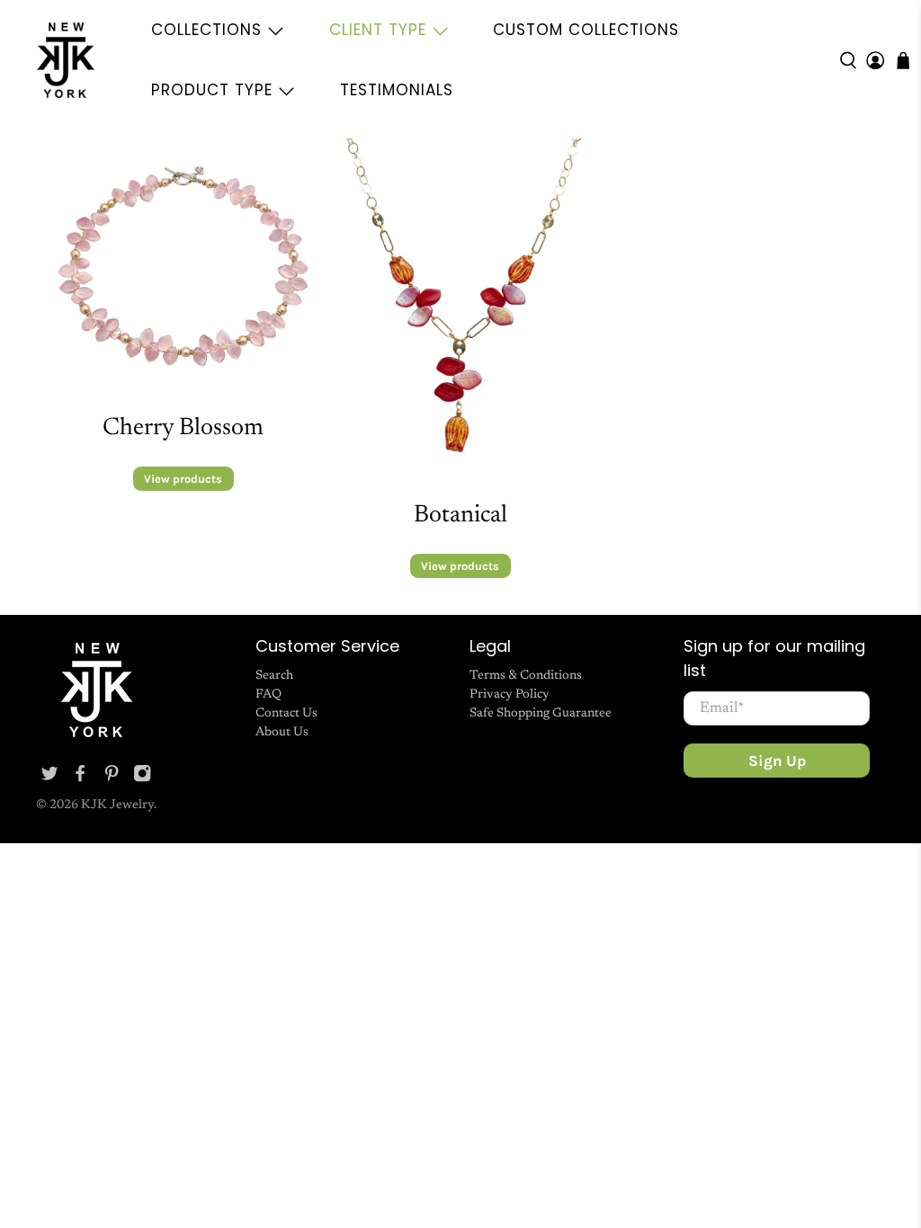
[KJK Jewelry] (66, 60)
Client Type (377, 29)
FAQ (268, 695)
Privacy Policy (509, 695)
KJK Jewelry (117, 805)
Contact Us (286, 713)
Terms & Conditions (525, 676)
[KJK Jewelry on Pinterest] (112, 779)
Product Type (212, 90)
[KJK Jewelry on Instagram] (142, 779)
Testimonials (396, 90)
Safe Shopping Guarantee (540, 713)
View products (183, 478)
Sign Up (777, 761)
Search (274, 676)
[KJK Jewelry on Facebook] (80, 779)
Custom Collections (586, 29)
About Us (281, 732)
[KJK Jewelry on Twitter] (49, 779)
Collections (206, 29)
